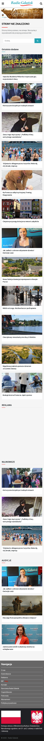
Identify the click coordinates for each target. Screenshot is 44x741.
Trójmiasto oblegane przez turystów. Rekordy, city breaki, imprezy (20, 164)
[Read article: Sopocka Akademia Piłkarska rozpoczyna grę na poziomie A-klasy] (22, 65)
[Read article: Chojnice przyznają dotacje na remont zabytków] (22, 210)
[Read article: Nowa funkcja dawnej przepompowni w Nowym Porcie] (22, 268)
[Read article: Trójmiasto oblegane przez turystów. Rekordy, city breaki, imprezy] (22, 152)
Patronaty (5, 696)
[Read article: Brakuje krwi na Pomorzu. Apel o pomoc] (22, 384)
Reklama (4, 677)
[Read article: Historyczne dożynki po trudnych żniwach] (22, 94)
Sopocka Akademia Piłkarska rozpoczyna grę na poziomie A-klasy (19, 77)
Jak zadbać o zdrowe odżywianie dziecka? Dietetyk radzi (18, 251)
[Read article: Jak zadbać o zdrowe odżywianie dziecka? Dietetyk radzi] (22, 239)
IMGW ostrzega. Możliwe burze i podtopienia (19, 308)
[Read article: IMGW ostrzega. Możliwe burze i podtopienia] (22, 297)
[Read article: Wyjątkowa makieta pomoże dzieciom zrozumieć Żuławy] (22, 355)
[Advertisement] (22, 433)
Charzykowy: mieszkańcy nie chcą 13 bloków (19, 337)
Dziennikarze (6, 674)
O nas (3, 670)
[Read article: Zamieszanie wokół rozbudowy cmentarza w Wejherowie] (22, 635)
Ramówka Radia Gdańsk (10, 688)
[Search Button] (41, 3)
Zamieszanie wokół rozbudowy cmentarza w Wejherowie (18, 648)
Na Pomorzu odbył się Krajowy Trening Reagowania (17, 193)
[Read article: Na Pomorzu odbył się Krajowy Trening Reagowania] (22, 181)
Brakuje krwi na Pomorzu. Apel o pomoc (17, 395)
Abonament (5, 699)
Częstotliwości (6, 692)
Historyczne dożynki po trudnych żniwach (18, 105)
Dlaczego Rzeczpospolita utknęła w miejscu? (19, 618)
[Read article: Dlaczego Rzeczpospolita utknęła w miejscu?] (22, 606)
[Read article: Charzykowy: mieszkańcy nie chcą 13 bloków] (22, 326)
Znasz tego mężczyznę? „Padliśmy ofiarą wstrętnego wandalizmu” (18, 135)
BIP (2, 681)
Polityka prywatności (8, 703)
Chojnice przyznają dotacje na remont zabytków (21, 221)
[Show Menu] (3, 3)
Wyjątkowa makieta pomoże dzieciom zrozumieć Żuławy (17, 367)
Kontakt (4, 685)
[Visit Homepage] (22, 3)
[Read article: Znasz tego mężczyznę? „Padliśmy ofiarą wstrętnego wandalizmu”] (22, 123)
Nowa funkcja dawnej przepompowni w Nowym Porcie (20, 280)
